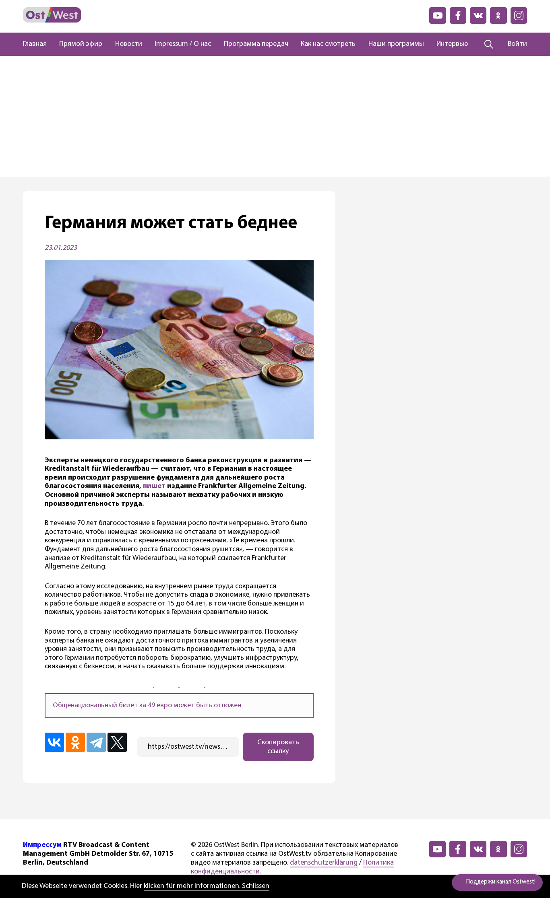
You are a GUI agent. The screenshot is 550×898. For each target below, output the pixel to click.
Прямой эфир (80, 44)
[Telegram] (96, 742)
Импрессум (42, 845)
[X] (117, 742)
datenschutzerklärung (324, 863)
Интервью (452, 44)
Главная (35, 44)
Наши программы (396, 44)
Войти (517, 44)
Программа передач (256, 44)
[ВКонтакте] (54, 742)
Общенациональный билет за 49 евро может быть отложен (147, 705)
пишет (154, 486)
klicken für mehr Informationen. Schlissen (206, 886)
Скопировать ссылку (278, 747)
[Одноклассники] (75, 742)
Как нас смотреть (328, 44)
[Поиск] (489, 44)
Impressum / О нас (183, 44)
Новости (128, 44)
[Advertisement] (275, 116)
